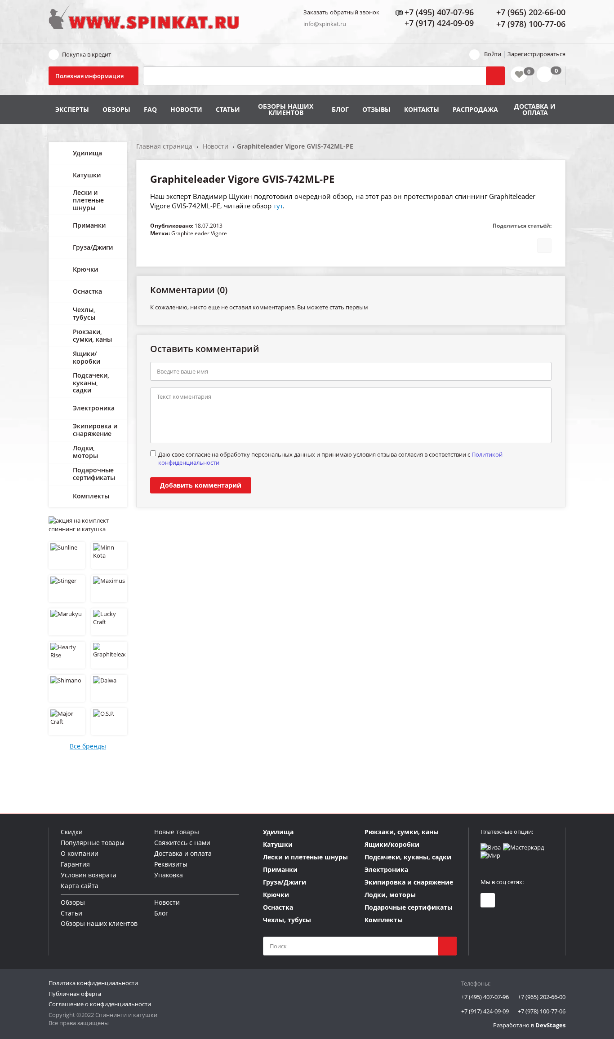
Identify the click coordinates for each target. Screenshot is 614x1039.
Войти (492, 54)
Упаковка (168, 875)
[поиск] (447, 946)
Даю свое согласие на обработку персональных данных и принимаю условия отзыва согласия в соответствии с (330, 458)
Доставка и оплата (535, 109)
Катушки (87, 175)
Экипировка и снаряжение (95, 430)
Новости (186, 109)
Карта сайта (79, 885)
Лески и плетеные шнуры (88, 200)
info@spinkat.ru (324, 24)
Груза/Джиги (93, 247)
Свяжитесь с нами (182, 842)
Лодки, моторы (85, 452)
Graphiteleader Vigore (199, 233)
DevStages (550, 1025)
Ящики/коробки (86, 357)
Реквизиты (170, 864)
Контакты (421, 109)
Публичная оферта (75, 994)
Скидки (72, 832)
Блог (340, 109)
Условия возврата (88, 875)
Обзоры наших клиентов (285, 109)
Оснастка (87, 291)
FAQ (150, 109)
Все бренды (88, 746)
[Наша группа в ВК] (488, 900)
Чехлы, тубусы (84, 313)
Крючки (85, 269)
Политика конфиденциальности (93, 983)
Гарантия (75, 864)
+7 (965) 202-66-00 (541, 997)
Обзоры (116, 109)
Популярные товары (93, 842)
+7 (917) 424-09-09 (485, 1011)
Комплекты (91, 496)
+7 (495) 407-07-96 (485, 997)
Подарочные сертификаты (94, 474)
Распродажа (475, 109)
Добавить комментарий (200, 485)
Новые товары (176, 832)
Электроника (94, 408)
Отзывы (376, 109)
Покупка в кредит (86, 54)
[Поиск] (495, 75)
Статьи (228, 109)
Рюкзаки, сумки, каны (92, 335)
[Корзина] (549, 75)
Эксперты (72, 109)
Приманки (89, 225)
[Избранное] (519, 74)
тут (278, 205)
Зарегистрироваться (536, 54)
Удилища (87, 153)
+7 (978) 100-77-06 (541, 1011)
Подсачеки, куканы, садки (91, 383)
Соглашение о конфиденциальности (100, 1004)
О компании (79, 853)
